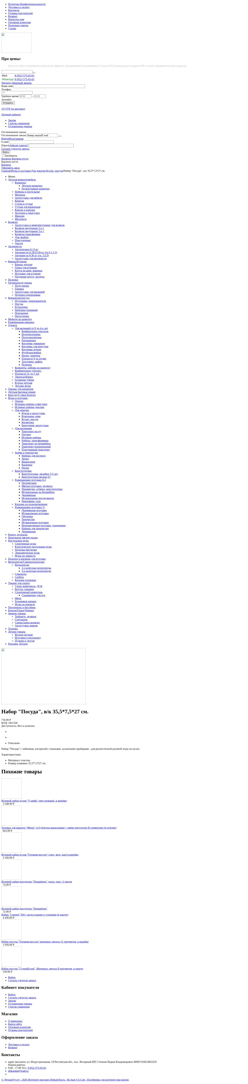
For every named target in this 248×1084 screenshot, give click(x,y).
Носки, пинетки (31, 355)
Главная (5, 170)
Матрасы (20, 194)
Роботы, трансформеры (35, 440)
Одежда (12, 325)
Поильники (21, 313)
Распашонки (29, 340)
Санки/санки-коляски (27, 622)
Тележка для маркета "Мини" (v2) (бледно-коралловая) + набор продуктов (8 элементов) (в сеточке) (58, 827)
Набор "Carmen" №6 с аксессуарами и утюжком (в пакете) (34, 914)
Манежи (19, 216)
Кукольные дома (31, 416)
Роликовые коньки (25, 601)
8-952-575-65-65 (37, 1067)
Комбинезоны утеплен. (28, 370)
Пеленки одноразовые (27, 294)
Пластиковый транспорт (36, 449)
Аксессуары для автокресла (31, 258)
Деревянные (29, 495)
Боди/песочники (31, 334)
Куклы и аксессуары (33, 413)
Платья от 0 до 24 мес (34, 358)
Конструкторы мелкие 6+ (36, 477)
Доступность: (9, 725)
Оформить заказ (10, 167)
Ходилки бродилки (26, 549)
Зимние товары (17, 613)
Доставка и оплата (18, 7)
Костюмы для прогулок (35, 346)
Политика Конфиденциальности (27, 4)
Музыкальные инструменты (38, 498)
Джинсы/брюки (24, 376)
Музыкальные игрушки (35, 513)
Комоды (19, 200)
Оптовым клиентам (19, 22)
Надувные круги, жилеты (29, 276)
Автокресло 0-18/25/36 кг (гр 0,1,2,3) (36, 252)
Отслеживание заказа (13, 135)
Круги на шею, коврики (28, 270)
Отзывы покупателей (20, 13)
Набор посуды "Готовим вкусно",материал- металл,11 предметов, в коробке (45, 941)
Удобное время (9, 96)
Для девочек (38, 170)
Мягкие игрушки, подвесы (37, 486)
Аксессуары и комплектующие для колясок (40, 225)
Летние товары (16, 631)
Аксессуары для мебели (28, 197)
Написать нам (16, 19)
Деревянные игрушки (34, 510)
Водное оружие (24, 634)
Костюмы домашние (33, 343)
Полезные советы (18, 25)
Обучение (27, 516)
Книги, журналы (17, 534)
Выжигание (28, 461)
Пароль (5, 145)
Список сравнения (19, 123)
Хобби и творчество (26, 452)
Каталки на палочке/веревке (31, 504)
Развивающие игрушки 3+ (30, 507)
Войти (5, 138)
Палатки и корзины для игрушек (27, 558)
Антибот (6, 99)
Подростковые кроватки (36, 188)
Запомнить (11, 155)
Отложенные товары (20, 126)
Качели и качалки (25, 210)
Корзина (6, 164)
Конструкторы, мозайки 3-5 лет (40, 473)
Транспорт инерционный (36, 446)
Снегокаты (21, 619)
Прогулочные (23, 240)
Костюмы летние (31, 349)
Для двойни (22, 237)
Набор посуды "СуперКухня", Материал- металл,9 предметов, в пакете (42, 968)
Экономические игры (27, 552)
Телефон (6, 89)
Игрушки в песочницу (28, 637)
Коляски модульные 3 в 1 (29, 231)
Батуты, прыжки (24, 589)
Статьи (12, 28)
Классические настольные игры (33, 546)
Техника (13, 628)
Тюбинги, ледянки (25, 616)
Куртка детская (23, 382)
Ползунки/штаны (32, 337)
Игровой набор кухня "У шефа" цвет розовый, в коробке (34, 800)
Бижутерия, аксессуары (35, 425)
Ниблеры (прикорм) (26, 310)
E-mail (4, 141)
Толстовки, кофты (32, 361)
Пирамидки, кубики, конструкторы (42, 489)
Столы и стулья (24, 203)
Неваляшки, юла (31, 501)
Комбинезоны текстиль (35, 331)
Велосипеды (22, 564)
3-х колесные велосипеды (36, 571)
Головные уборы (24, 379)
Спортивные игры (25, 543)
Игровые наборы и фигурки (31, 404)
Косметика (28, 422)
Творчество (28, 519)
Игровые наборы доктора (29, 407)
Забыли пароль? (19, 145)
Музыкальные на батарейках (38, 492)
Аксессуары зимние (26, 625)
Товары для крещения (20, 389)
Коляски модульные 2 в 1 (29, 228)
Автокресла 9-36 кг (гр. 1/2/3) (32, 255)
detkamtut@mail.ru (18, 1071)
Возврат (12, 16)
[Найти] (34, 72)
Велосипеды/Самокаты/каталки (26, 561)
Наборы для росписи (34, 455)
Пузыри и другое (25, 640)
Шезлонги (21, 219)
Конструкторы (23, 470)
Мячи (18, 598)
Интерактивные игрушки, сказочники (44, 525)
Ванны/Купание (17, 261)
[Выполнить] (60, 136)
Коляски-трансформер (27, 234)
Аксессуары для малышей (30, 291)
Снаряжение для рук (33, 595)
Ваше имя (7, 86)
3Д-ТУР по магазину (13, 108)
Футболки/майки (31, 352)
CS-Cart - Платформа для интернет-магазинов (102, 1079)
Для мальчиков (23, 428)
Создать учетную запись (15, 148)
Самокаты (20, 574)
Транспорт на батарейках (36, 443)
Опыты (19, 401)
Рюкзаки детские (18, 643)
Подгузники (22, 285)
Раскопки (27, 464)
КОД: (4, 722)
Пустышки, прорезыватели (30, 301)
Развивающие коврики (21, 322)
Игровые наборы (31, 437)
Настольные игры (18, 540)
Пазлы (25, 467)
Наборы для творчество (35, 528)
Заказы (12, 120)
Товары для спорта (19, 583)
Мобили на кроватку (20, 319)
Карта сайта (15, 1024)
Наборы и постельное (27, 191)
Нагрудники (22, 316)
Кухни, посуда (54, 170)
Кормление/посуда (18, 297)
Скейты (19, 577)
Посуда (19, 304)
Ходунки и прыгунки (27, 213)
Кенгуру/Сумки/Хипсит (22, 395)
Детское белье (23, 385)
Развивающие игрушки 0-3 (30, 480)
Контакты (13, 10)
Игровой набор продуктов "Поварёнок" (24, 908)
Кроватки (20, 182)
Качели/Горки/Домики (21, 610)
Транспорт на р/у (31, 431)
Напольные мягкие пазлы (23, 537)
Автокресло (15, 246)
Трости (19, 243)
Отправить (8, 103)
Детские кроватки (32, 185)
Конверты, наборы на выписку (32, 367)
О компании (15, 1021)
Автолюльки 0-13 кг (26, 249)
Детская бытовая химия (21, 392)
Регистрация (16, 138)
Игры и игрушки (21, 170)
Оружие (26, 434)
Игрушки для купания (27, 273)
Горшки (19, 288)
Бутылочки (21, 307)
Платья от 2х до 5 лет (27, 373)
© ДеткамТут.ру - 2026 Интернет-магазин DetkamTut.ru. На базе (38, 1079)
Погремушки (29, 483)
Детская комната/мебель (22, 179)
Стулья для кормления (27, 206)
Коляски (13, 222)
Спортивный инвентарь (29, 592)
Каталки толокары (25, 580)
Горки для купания (26, 267)
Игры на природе (25, 604)
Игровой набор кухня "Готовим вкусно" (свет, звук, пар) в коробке (39, 854)
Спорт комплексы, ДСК (28, 586)
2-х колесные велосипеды (36, 568)
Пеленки (13, 279)
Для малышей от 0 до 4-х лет (31, 328)
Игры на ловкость (25, 555)
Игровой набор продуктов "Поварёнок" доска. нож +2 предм (36, 881)
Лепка (25, 458)
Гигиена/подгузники (20, 282)
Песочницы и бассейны (21, 607)
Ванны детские (23, 264)
